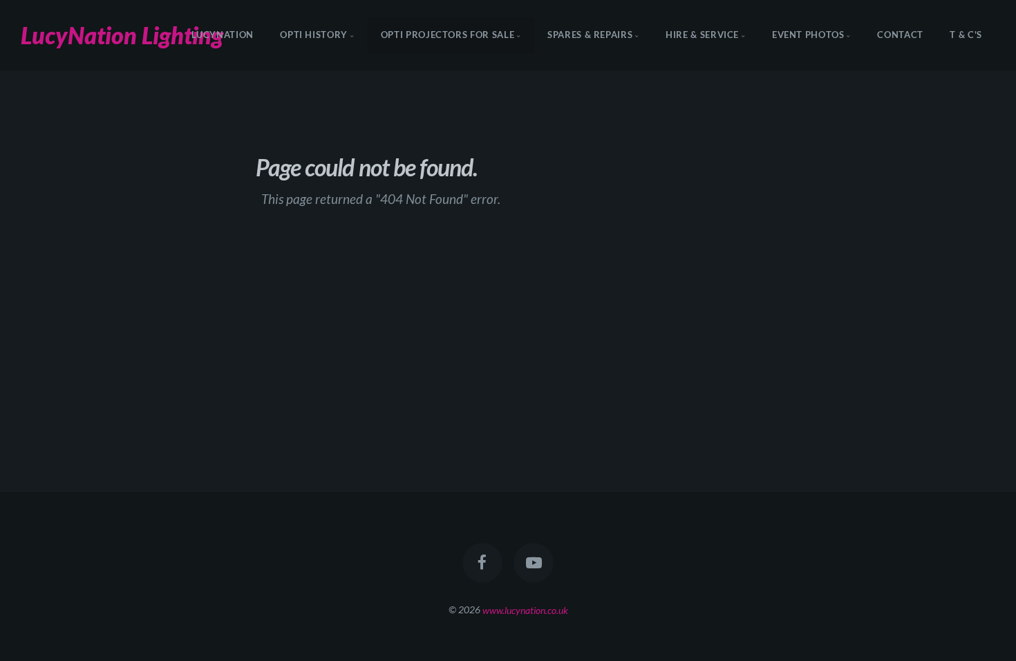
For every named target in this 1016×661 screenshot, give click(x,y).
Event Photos (808, 35)
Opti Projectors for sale (447, 35)
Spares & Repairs (589, 35)
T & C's (965, 35)
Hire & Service (702, 35)
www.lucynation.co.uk (525, 609)
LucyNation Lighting (122, 35)
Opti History (314, 35)
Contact (900, 35)
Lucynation (222, 35)
